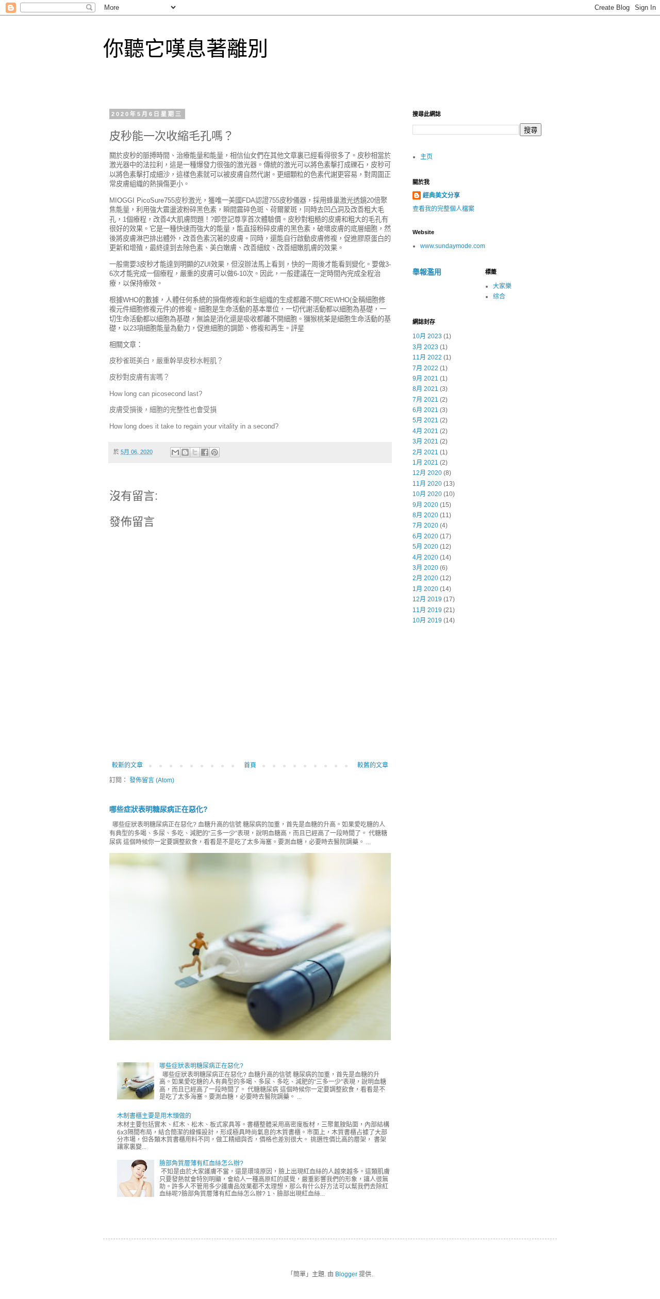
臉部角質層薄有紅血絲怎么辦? (201, 1163)
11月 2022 (427, 357)
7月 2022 (425, 368)
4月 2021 (425, 431)
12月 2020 (427, 472)
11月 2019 (427, 610)
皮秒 (181, 200)
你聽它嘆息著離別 (185, 48)
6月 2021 (425, 410)
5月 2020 (425, 546)
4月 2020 (425, 557)
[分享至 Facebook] (205, 452)
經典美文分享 (441, 195)
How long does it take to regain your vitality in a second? (193, 426)
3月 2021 (425, 441)
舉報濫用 (426, 272)
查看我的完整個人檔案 (443, 208)
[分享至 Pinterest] (214, 452)
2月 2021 (425, 452)
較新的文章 (127, 765)
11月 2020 (427, 483)
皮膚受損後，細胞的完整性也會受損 (163, 410)
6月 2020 (425, 536)
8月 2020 (425, 515)
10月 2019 (427, 620)
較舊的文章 (372, 765)
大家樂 (502, 286)
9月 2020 (425, 504)
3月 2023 (425, 347)
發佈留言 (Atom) (151, 780)
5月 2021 (425, 420)
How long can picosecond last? (155, 394)
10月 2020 (427, 494)
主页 (426, 156)
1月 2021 (425, 462)
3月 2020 (425, 567)
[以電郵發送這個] (175, 452)
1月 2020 (425, 589)
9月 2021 (425, 378)
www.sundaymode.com (452, 246)
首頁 (250, 765)
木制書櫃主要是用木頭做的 (154, 1116)
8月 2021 (425, 388)
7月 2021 (425, 399)
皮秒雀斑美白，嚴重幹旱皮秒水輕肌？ (166, 361)
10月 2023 (427, 336)
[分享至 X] (195, 452)
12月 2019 (427, 599)
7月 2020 (425, 525)
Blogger (346, 1274)
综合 (499, 296)
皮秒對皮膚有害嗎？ (139, 377)
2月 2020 (425, 578)
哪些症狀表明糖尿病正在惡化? (158, 809)
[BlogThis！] (185, 452)
